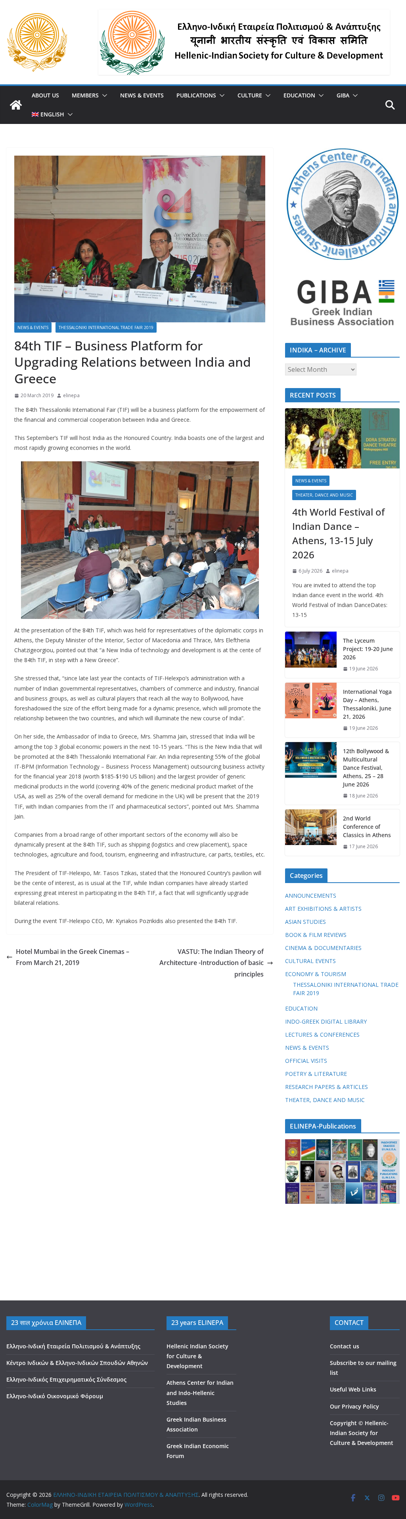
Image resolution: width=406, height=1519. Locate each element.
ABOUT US (45, 95)
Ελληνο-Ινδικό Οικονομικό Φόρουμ (54, 1396)
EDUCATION (299, 95)
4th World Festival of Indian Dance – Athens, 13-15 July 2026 (338, 533)
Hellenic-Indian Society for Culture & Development (361, 1433)
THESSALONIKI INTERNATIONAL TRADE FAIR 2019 (106, 327)
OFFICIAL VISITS (306, 1060)
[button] (103, 95)
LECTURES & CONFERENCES (322, 1034)
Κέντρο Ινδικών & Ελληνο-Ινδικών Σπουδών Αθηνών (77, 1363)
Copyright (343, 1423)
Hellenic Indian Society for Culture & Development (197, 1356)
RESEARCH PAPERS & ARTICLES (326, 1087)
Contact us (344, 1346)
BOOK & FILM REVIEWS (316, 934)
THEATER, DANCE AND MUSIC (324, 495)
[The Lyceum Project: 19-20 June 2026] (311, 655)
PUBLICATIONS (196, 95)
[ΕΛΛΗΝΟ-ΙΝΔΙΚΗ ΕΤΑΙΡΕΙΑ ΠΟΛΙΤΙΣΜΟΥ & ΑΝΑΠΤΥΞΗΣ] (15, 104)
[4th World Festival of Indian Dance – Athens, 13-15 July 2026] (342, 438)
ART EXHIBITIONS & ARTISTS (323, 908)
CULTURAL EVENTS (310, 961)
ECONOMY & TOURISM (315, 974)
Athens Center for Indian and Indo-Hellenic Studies (200, 1392)
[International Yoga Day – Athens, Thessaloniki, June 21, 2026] (311, 710)
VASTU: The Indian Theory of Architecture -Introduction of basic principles (211, 963)
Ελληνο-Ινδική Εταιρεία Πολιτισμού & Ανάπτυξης (73, 1346)
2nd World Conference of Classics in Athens (367, 827)
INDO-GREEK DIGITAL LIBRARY (326, 1021)
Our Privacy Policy (354, 1406)
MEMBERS (85, 95)
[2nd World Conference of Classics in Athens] (311, 832)
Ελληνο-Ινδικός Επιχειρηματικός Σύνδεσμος (66, 1379)
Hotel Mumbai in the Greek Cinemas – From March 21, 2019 (72, 957)
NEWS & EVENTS (142, 95)
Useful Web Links (353, 1389)
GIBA (343, 95)
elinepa (71, 395)
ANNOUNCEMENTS (310, 895)
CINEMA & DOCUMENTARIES (323, 948)
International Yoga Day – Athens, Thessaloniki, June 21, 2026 (367, 704)
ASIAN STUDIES (305, 921)
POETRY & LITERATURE (316, 1073)
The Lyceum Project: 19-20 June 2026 (368, 649)
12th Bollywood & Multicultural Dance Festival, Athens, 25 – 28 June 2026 (366, 767)
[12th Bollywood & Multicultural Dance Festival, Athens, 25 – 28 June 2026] (311, 773)
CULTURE (249, 95)
